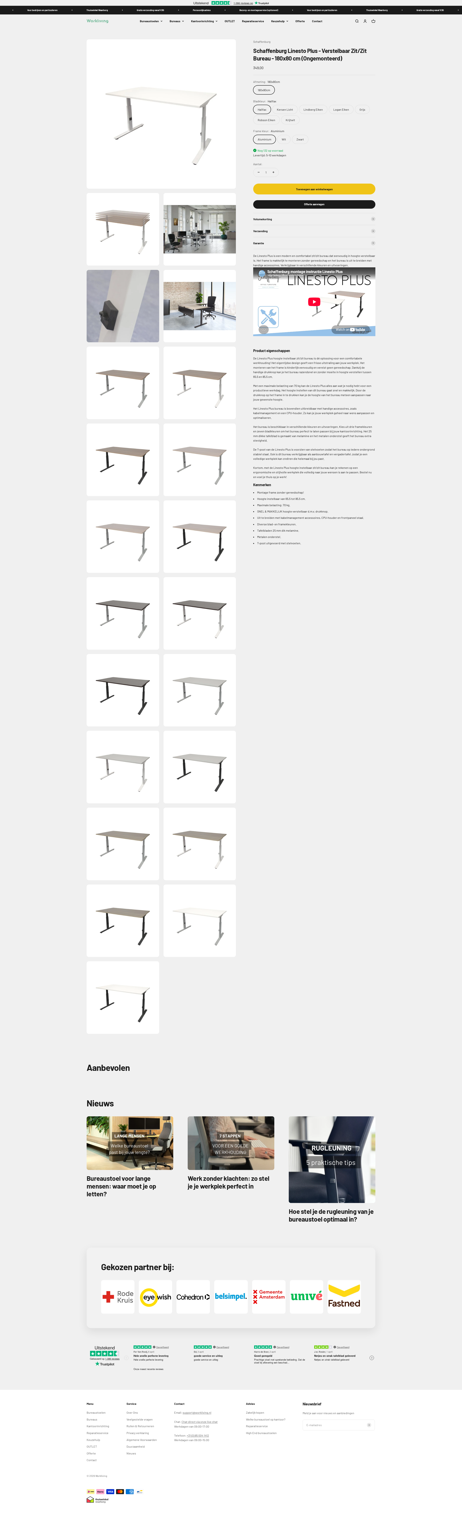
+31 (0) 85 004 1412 (198, 1435)
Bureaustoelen (149, 21)
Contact (317, 21)
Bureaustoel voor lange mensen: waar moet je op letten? (121, 1186)
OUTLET (230, 21)
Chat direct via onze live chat (200, 1421)
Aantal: (257, 164)
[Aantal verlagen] (258, 172)
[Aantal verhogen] (273, 172)
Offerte (300, 21)
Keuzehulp (278, 21)
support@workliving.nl (197, 1412)
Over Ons (132, 1412)
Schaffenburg (262, 41)
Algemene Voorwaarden (142, 1439)
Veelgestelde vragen (140, 1419)
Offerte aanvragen (314, 204)
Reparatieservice (253, 21)
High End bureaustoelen (261, 1433)
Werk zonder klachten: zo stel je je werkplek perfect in (228, 1182)
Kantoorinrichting (202, 21)
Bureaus (175, 21)
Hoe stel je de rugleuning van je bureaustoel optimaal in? (331, 1215)
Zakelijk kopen (255, 1412)
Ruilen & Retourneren (140, 1426)
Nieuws (131, 1453)
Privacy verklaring (138, 1433)
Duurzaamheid (136, 1446)
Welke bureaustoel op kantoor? (265, 1419)
